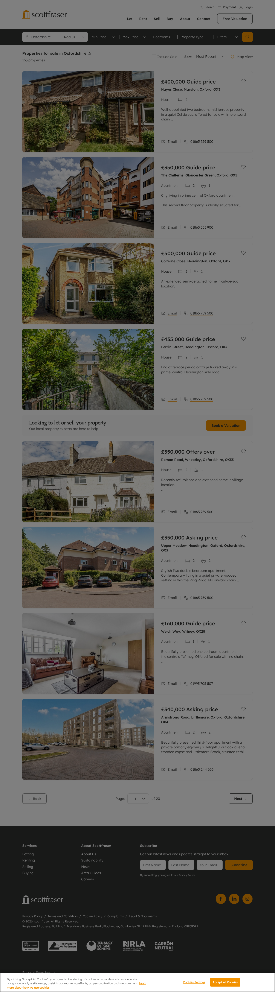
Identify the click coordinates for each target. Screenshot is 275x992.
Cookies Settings (194, 982)
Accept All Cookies (225, 982)
